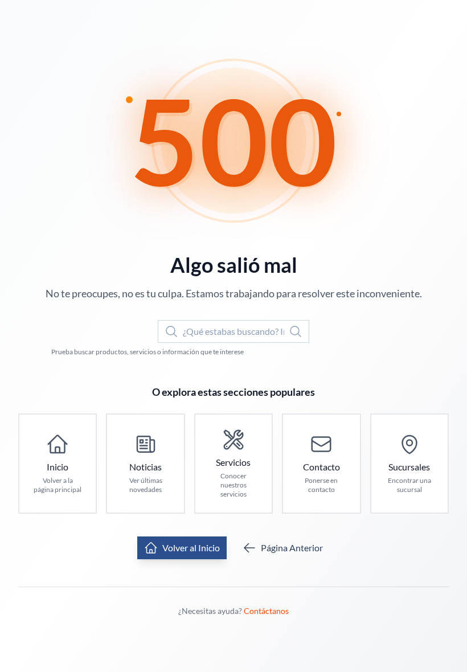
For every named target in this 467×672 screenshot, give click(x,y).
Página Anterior (292, 547)
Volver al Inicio (191, 547)
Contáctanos (266, 611)
